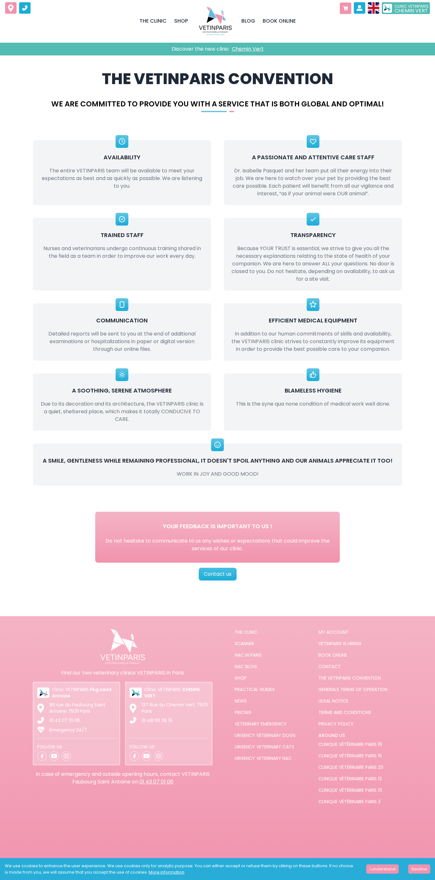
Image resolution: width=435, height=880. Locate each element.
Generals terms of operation (353, 689)
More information (166, 872)
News (241, 701)
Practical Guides (255, 689)
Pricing (243, 712)
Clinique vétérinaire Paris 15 (350, 756)
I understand (382, 869)
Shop (240, 678)
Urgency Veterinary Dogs (265, 735)
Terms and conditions (344, 712)
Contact (329, 666)
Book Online (332, 655)
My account (333, 632)
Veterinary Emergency (261, 724)
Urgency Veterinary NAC (263, 758)
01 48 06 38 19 (157, 720)
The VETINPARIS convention (349, 678)
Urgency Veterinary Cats (264, 747)
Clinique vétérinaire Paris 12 (350, 778)
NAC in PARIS (248, 655)
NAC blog (246, 666)
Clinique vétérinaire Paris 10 (350, 790)
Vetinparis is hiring (339, 643)
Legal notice (333, 701)
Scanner (244, 643)
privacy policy (335, 724)
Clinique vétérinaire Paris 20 (350, 767)
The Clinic (246, 632)
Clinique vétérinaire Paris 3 (349, 801)
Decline (419, 869)
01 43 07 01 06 (64, 720)
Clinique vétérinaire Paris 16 (350, 744)
